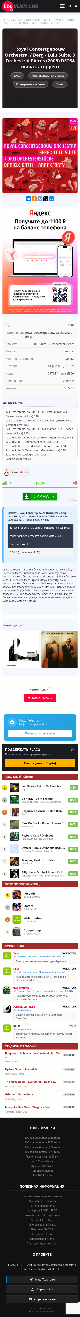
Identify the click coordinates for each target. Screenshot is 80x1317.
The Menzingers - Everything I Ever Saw (30, 1081)
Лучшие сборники (42, 1166)
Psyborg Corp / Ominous (37, 835)
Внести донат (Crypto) (40, 763)
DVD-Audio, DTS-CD (42, 1219)
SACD (20, 20)
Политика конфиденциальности (42, 1196)
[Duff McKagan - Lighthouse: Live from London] (59, 649)
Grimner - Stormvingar (19, 1094)
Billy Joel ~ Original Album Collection (44, 872)
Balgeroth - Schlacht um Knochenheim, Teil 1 (33, 1055)
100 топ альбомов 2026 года (42, 1137)
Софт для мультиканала (42, 1243)
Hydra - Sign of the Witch (21, 1069)
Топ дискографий (42, 1170)
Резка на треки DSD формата (42, 1215)
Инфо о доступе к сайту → (34, 724)
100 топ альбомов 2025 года (42, 1142)
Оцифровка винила (42, 1238)
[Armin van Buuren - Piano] (20, 649)
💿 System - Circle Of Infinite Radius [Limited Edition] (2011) (43, 991)
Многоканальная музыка (48, 75)
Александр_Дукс (24, 1006)
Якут (16, 953)
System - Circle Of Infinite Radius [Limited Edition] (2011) (44, 847)
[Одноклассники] (34, 198)
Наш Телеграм (44, 1279)
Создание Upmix (42, 1234)
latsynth (29, 893)
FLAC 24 (22, 6)
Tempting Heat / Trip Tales (38, 860)
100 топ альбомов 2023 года (42, 1151)
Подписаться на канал (40, 733)
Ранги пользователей (42, 1205)
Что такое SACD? (42, 1229)
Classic (60, 84)
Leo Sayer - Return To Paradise (41, 786)
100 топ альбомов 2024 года (42, 1147)
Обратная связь (44, 1299)
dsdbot (24, 472)
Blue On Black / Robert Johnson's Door (44, 823)
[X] (45, 198)
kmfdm (28, 905)
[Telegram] (40, 198)
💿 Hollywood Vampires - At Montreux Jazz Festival (39, 956)
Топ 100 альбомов (42, 1161)
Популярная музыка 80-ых (42, 1156)
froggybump (32, 930)
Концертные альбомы (30, 84)
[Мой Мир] (51, 198)
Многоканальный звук (42, 1224)
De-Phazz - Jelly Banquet (37, 798)
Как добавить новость (42, 1201)
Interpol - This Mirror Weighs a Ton (27, 1107)
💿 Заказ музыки (22, 1010)
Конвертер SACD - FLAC (42, 1210)
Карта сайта (44, 1289)
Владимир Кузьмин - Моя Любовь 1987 (44, 811)
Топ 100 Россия (42, 1175)
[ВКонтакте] (28, 198)
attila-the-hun (33, 918)
